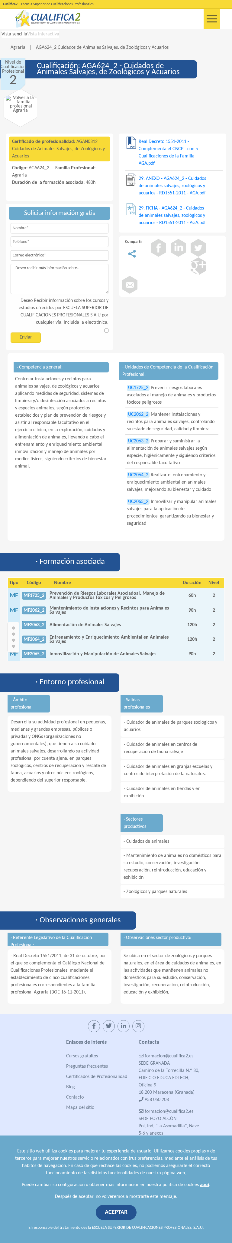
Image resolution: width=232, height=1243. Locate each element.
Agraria (19, 47)
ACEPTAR (116, 1212)
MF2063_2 (34, 625)
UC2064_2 (138, 475)
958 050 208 (156, 1099)
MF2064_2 (34, 639)
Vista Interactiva (43, 34)
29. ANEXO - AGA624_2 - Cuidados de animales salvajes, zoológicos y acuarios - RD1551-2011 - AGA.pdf (172, 186)
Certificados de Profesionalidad (96, 1076)
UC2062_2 (138, 414)
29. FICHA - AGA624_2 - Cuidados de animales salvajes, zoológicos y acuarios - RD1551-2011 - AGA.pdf (172, 215)
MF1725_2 (34, 595)
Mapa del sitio (80, 1107)
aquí (204, 1184)
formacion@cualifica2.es (168, 1056)
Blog (70, 1087)
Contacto (75, 1097)
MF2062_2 (34, 610)
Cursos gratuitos (82, 1056)
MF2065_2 (34, 654)
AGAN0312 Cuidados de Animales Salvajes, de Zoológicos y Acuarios (58, 149)
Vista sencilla (14, 34)
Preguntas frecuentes (87, 1066)
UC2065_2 (138, 501)
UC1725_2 (138, 387)
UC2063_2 (138, 441)
